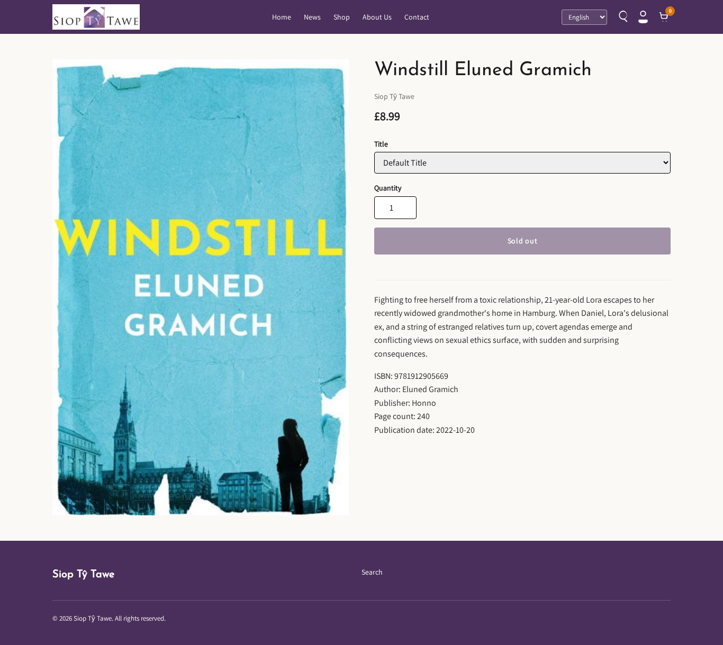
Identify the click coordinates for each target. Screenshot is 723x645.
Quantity (387, 188)
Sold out (523, 241)
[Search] (622, 17)
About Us (377, 17)
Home (281, 17)
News (312, 17)
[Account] (643, 17)
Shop (341, 17)
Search (372, 572)
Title (381, 144)
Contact (416, 17)
